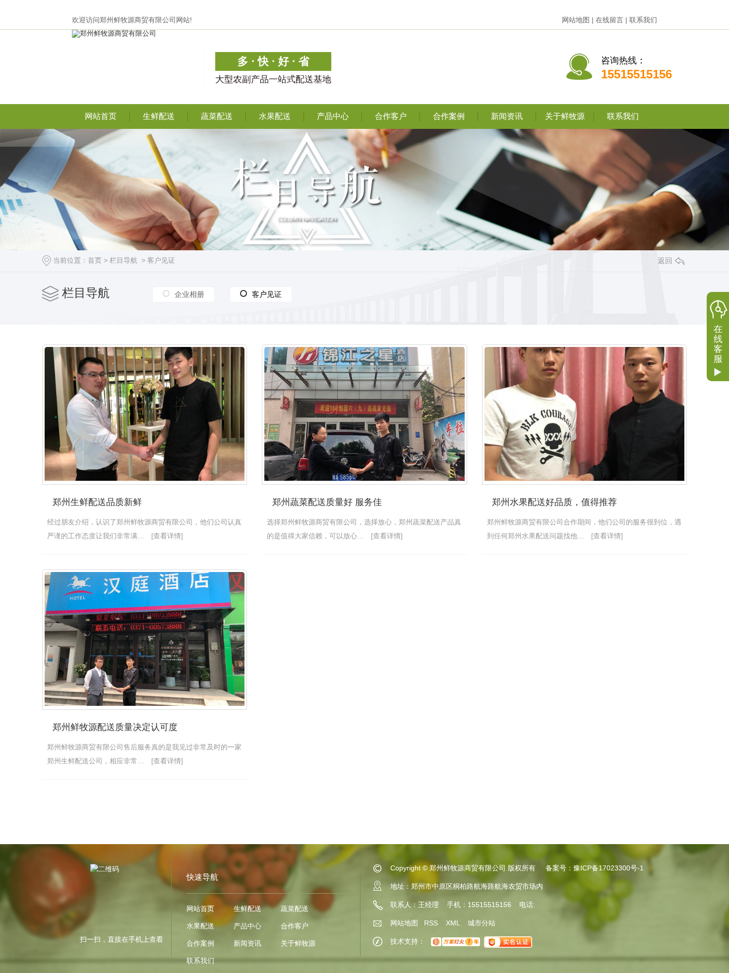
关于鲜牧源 (565, 116)
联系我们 (643, 20)
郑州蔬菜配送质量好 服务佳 (327, 502)
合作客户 (391, 116)
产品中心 (333, 116)
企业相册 (189, 294)
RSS (432, 923)
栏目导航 (123, 260)
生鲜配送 (159, 116)
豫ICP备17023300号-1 (608, 868)
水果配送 (275, 116)
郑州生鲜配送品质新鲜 (97, 502)
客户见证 (161, 260)
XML (454, 923)
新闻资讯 (507, 116)
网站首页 (101, 116)
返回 (665, 260)
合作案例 (449, 116)
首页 (95, 260)
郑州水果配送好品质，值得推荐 (554, 502)
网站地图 (576, 20)
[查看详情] (167, 536)
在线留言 (609, 20)
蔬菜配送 (217, 116)
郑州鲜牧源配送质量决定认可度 (115, 727)
